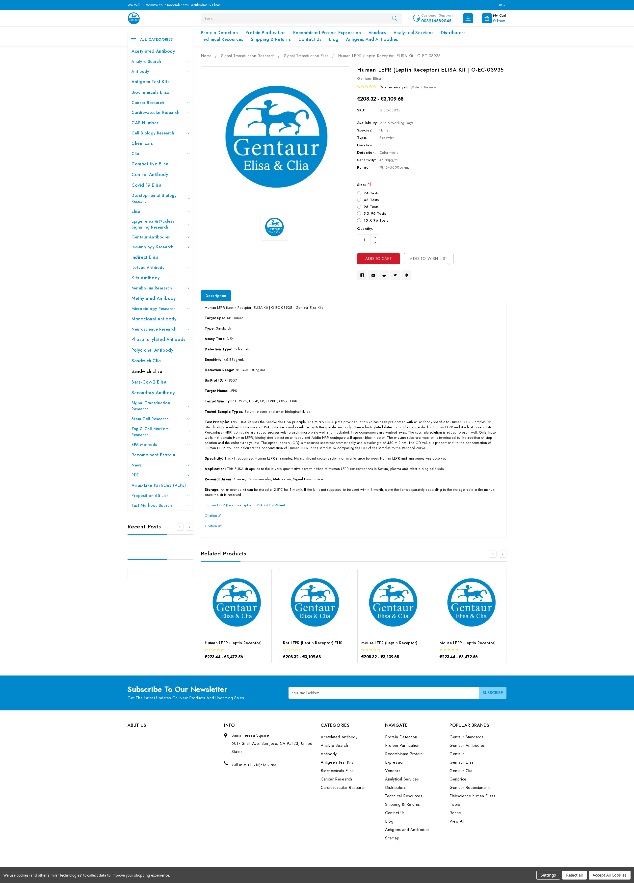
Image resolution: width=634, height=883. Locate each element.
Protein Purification (265, 32)
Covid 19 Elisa (146, 185)
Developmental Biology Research (154, 198)
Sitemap (392, 838)
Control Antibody (150, 174)
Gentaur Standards (466, 737)
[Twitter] (395, 275)
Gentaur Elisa (461, 762)
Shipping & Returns (271, 39)
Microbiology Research (154, 309)
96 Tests (371, 206)
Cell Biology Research (153, 133)
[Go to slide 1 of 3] (180, 527)
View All (457, 821)
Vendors (377, 32)
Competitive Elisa (150, 164)
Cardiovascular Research (156, 112)
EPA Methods (144, 444)
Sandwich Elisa (147, 371)
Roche (455, 813)
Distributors (453, 32)
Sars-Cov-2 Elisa (149, 382)
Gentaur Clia (460, 771)
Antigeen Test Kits (151, 81)
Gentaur (456, 754)
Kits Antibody (146, 278)
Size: (364, 184)
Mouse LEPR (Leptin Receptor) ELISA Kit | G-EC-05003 (412, 643)
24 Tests (371, 193)
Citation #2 (213, 525)
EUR (499, 4)
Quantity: (365, 228)
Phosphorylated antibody (159, 339)
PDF (135, 475)
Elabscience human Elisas (472, 796)
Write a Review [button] (423, 87)
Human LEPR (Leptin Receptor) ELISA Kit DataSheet (245, 505)
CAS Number (145, 123)
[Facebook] (362, 275)
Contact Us (310, 39)
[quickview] (243, 605)
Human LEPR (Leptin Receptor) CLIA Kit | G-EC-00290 (255, 643)
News (136, 465)
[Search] (394, 18)
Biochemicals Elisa (151, 92)
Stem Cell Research (150, 419)
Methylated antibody (154, 298)
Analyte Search (146, 61)
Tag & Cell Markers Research (150, 432)
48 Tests (371, 200)
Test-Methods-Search (152, 505)
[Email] (373, 275)
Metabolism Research (152, 288)
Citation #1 (213, 515)
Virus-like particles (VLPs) (159, 485)
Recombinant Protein (153, 455)
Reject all (574, 875)
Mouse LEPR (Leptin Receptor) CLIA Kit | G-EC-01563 (489, 643)
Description (216, 295)
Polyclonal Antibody (152, 350)
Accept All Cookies (610, 875)
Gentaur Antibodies (151, 237)
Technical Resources (222, 39)
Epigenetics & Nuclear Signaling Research (153, 224)
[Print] (384, 275)
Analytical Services (413, 32)
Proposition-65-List (150, 495)
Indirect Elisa (145, 257)
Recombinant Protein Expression (327, 32)
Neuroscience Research (154, 329)
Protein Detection (219, 32)
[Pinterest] (406, 275)
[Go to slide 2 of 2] (493, 554)
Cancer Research (148, 102)
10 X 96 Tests (376, 220)
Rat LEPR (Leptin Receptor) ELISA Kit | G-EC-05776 (331, 643)
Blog (334, 39)
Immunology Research (152, 247)
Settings (548, 875)
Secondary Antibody (153, 393)
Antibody (140, 71)
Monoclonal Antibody (154, 319)
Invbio (454, 804)
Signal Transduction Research (151, 406)
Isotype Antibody (148, 267)
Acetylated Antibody (153, 51)
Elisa (136, 211)
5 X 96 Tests (375, 213)
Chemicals (142, 143)
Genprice (458, 779)
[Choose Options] (229, 605)
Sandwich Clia (146, 361)
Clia (135, 153)
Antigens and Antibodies (372, 39)
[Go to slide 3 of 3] (189, 527)
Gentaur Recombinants (470, 787)
